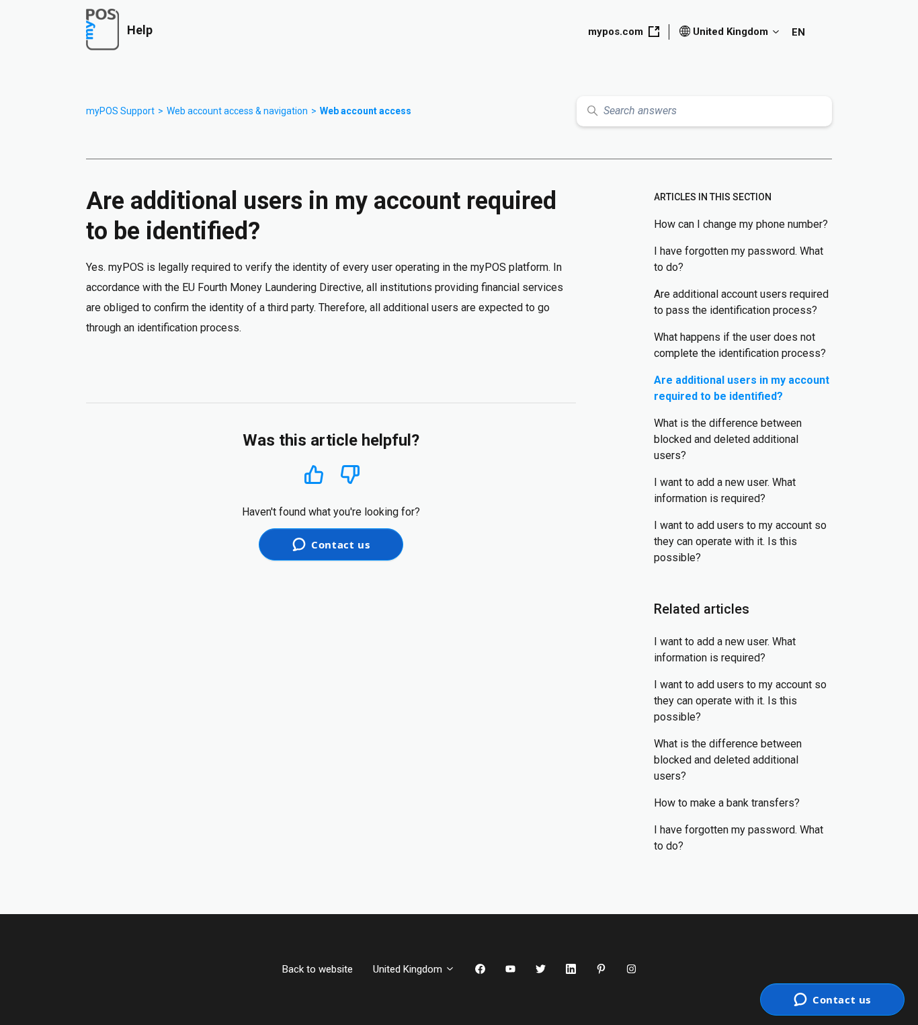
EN (798, 32)
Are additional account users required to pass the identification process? (741, 302)
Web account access (365, 111)
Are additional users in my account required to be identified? (741, 388)
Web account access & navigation (237, 111)
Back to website (317, 969)
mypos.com (615, 32)
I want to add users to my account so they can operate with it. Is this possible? (740, 541)
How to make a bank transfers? (727, 802)
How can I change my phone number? (741, 224)
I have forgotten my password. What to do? (738, 259)
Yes (314, 474)
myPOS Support (120, 111)
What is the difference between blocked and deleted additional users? (728, 439)
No (350, 474)
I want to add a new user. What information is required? (725, 490)
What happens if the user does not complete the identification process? (740, 345)
